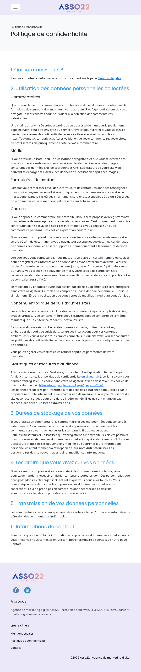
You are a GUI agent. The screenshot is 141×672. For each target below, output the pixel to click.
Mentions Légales (22, 633)
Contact (16, 648)
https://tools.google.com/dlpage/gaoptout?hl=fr (71, 385)
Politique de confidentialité (28, 641)
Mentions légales (109, 78)
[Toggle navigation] (15, 7)
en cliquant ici (90, 376)
